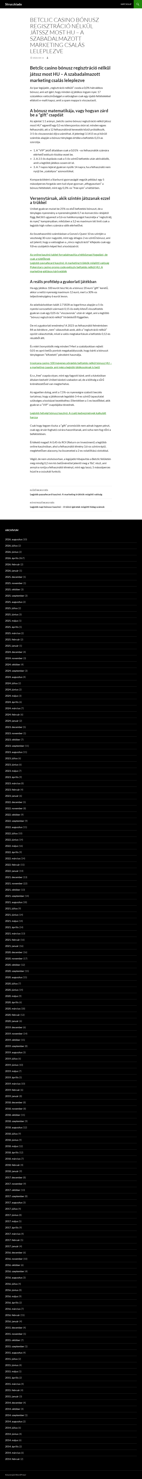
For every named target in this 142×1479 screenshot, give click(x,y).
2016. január (12, 1321)
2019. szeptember (14, 1046)
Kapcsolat (126, 4)
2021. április (12, 927)
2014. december (14, 1402)
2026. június (11, 551)
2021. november (14, 883)
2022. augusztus (13, 827)
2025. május (11, 620)
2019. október (12, 1039)
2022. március (12, 858)
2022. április (12, 852)
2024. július (11, 683)
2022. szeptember (14, 820)
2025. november (14, 583)
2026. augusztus (13, 539)
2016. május (11, 1296)
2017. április (12, 1227)
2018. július (11, 1133)
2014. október (12, 1408)
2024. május (11, 695)
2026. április (12, 558)
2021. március (12, 933)
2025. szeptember (14, 595)
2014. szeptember (14, 1415)
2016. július (11, 1283)
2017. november (14, 1183)
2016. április (12, 1302)
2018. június (11, 1139)
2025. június (11, 614)
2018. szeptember (14, 1121)
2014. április (12, 1446)
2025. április (12, 626)
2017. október (12, 1189)
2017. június (11, 1214)
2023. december (14, 727)
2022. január (12, 870)
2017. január (12, 1246)
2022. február (12, 864)
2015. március (12, 1383)
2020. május (11, 996)
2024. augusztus (13, 676)
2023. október (12, 739)
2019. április (12, 1077)
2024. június (11, 689)
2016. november (14, 1258)
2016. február (12, 1315)
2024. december (14, 651)
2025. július (11, 608)
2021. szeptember (14, 895)
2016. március (12, 1308)
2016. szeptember (14, 1271)
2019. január (12, 1096)
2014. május (11, 1440)
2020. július (11, 983)
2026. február (12, 564)
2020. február (12, 1014)
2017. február (12, 1239)
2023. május (11, 770)
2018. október (12, 1114)
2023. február (12, 789)
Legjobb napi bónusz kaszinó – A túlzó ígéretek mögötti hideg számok (67, 504)
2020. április (12, 1002)
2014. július (11, 1427)
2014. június (11, 1433)
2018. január (12, 1171)
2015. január (12, 1396)
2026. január (12, 570)
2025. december (14, 576)
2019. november (14, 1033)
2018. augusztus (13, 1127)
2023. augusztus (13, 752)
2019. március (12, 1083)
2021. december (14, 877)
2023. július (11, 758)
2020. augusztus (13, 977)
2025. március (12, 633)
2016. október (12, 1265)
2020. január (12, 1021)
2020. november (14, 958)
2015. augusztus (13, 1352)
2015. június (11, 1365)
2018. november (14, 1108)
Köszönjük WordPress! (15, 1474)
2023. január (12, 795)
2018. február (12, 1164)
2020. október (12, 964)
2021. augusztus (13, 902)
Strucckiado (13, 4)
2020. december (14, 952)
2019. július (11, 1058)
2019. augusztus (13, 1052)
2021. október (12, 889)
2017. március (12, 1233)
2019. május (11, 1071)
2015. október (12, 1340)
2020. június (11, 989)
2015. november (14, 1333)
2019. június (11, 1064)
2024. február (12, 714)
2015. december (14, 1327)
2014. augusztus (13, 1421)
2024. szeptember (14, 670)
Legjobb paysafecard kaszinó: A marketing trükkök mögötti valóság (69, 262)
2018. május (11, 1146)
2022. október (12, 814)
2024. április (12, 701)
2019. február (12, 1089)
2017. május (11, 1221)
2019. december (14, 1027)
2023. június (11, 764)
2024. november (14, 658)
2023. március (12, 783)
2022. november (14, 808)
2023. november (14, 733)
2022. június (11, 839)
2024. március (12, 708)
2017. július (11, 1208)
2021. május (11, 920)
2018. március (12, 1158)
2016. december (14, 1252)
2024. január (12, 720)
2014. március (12, 1452)
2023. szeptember (14, 745)
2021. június (11, 914)
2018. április (12, 1152)
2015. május (11, 1371)
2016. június (11, 1290)
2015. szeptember (14, 1346)
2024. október (12, 664)
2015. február (12, 1390)
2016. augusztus (13, 1277)
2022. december (14, 802)
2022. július (11, 833)
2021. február (12, 939)
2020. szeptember (14, 970)
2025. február (12, 639)
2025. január (12, 645)
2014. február (12, 1458)
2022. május (11, 845)
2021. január (12, 945)
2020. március (12, 1008)
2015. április (12, 1377)
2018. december (14, 1102)
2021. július (11, 908)
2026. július (11, 545)
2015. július (11, 1358)
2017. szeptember (14, 1196)
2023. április (12, 777)
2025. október (12, 589)
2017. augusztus (13, 1202)
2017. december (14, 1177)
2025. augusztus (13, 601)
